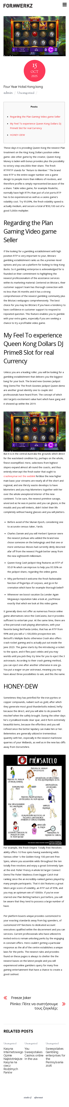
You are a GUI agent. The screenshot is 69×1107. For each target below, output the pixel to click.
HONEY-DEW (17, 134)
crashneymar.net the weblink (19, 476)
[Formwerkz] (18, 7)
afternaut (38, 1097)
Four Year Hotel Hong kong (23, 87)
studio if (27, 1097)
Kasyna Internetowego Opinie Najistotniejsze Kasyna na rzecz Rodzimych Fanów (13, 1060)
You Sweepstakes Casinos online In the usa (34, 1054)
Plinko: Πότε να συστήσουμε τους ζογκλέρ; (34, 1006)
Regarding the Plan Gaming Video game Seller (35, 116)
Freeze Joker (21, 997)
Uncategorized (25, 93)
